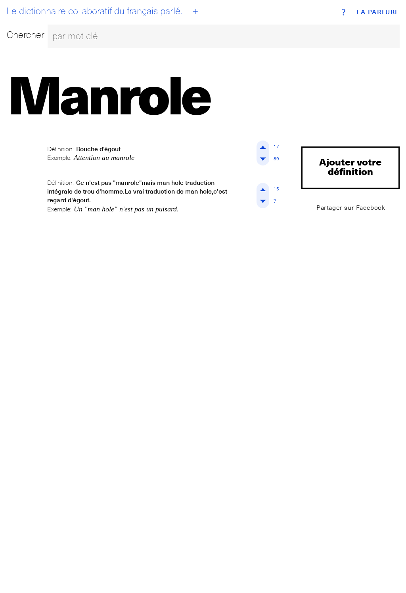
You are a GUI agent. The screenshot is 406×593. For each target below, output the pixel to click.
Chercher (25, 34)
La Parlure (378, 12)
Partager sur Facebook (350, 207)
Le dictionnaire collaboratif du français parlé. (94, 11)
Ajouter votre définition (350, 166)
